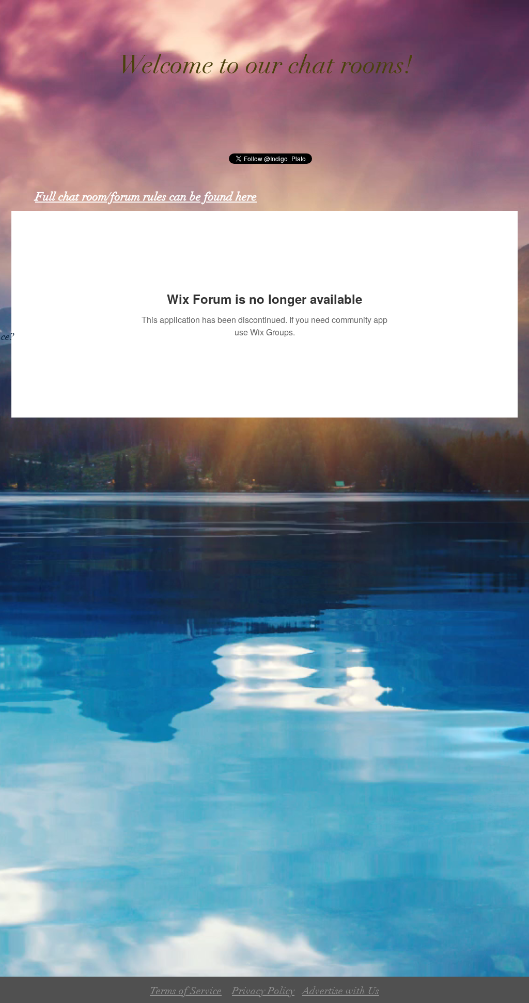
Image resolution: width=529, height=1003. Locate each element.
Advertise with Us (340, 990)
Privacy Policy (263, 990)
